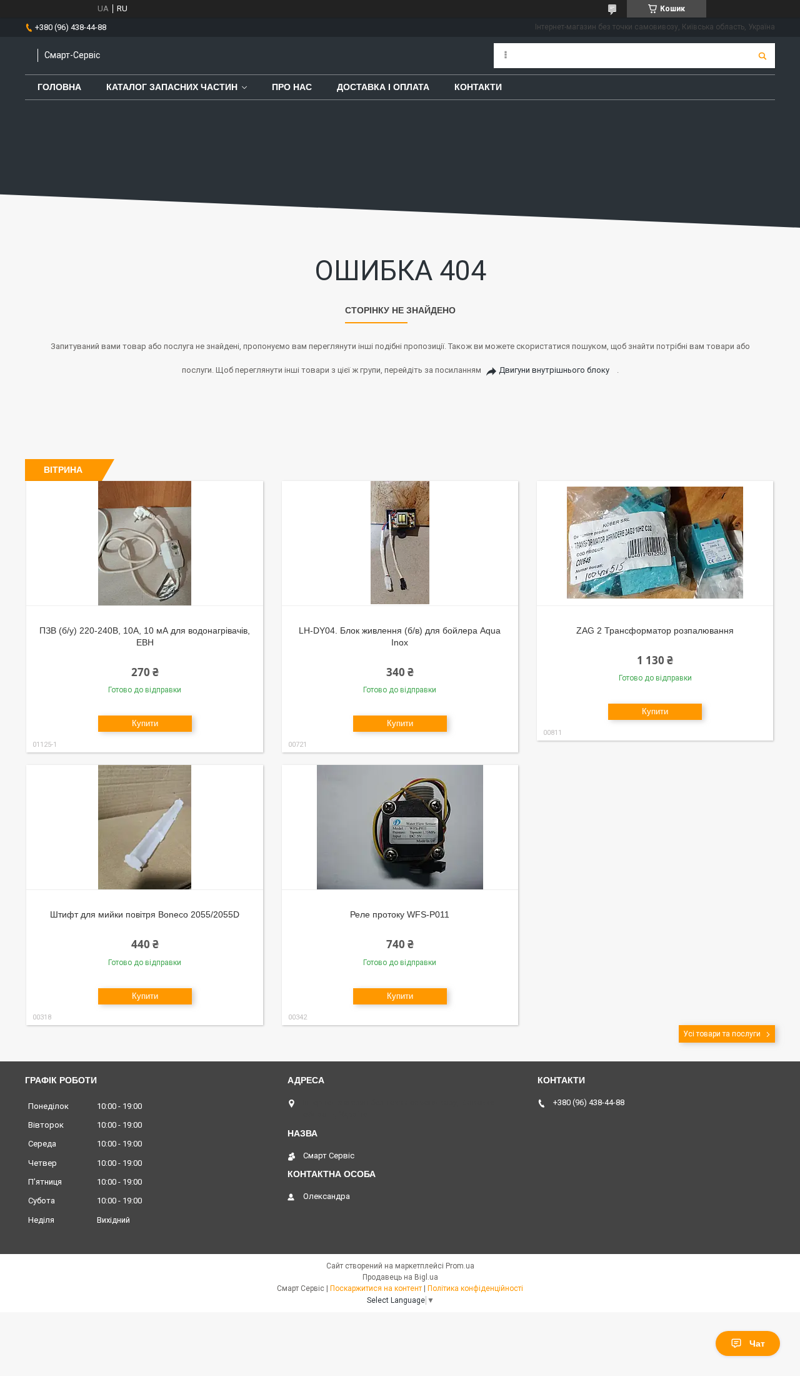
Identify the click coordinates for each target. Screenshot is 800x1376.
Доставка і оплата (383, 87)
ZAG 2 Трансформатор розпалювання (655, 630)
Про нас (292, 87)
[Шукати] (762, 55)
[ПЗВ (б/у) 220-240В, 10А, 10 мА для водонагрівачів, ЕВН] (144, 543)
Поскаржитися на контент (376, 1288)
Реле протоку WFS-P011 (399, 914)
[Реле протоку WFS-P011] (400, 827)
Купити (145, 723)
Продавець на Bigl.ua (400, 1277)
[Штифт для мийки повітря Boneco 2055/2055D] (144, 827)
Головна (59, 87)
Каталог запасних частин (172, 87)
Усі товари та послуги (722, 1033)
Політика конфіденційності (475, 1288)
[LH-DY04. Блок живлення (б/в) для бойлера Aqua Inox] (400, 543)
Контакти (478, 87)
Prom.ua (460, 1266)
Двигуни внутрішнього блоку (554, 370)
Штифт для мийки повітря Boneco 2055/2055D (144, 914)
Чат (757, 1343)
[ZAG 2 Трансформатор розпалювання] (655, 543)
